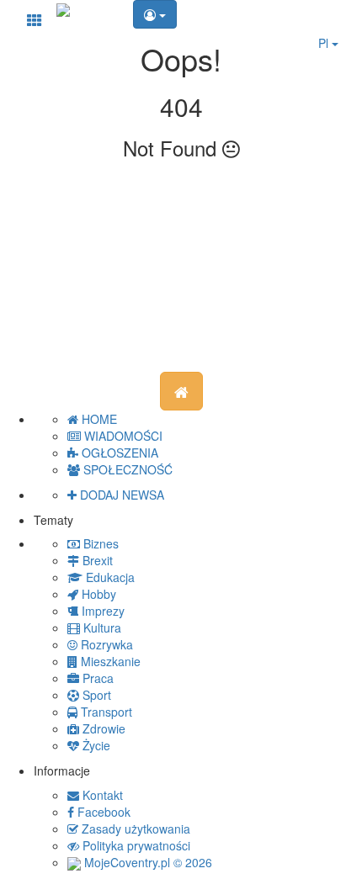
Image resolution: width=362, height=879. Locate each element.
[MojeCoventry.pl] (63, 8)
